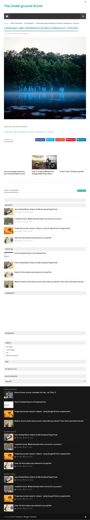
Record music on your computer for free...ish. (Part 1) (35, 392)
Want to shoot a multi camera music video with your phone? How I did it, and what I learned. (49, 282)
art (7, 353)
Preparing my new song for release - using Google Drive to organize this (42, 228)
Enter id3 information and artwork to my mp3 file (33, 238)
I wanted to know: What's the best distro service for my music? (38, 219)
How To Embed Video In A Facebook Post (30, 253)
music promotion (12, 355)
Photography (29, 23)
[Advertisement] (45, 148)
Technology (10, 350)
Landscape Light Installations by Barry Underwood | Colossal (41, 28)
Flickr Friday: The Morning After (72, 171)
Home (6, 23)
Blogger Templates (30, 517)
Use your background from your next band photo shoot (14, 173)
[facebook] (85, 2)
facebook (81, 190)
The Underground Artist (23, 6)
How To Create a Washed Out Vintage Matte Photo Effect (43, 173)
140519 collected (16, 23)
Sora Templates (17, 517)
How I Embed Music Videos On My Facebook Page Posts (36, 209)
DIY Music (9, 347)
